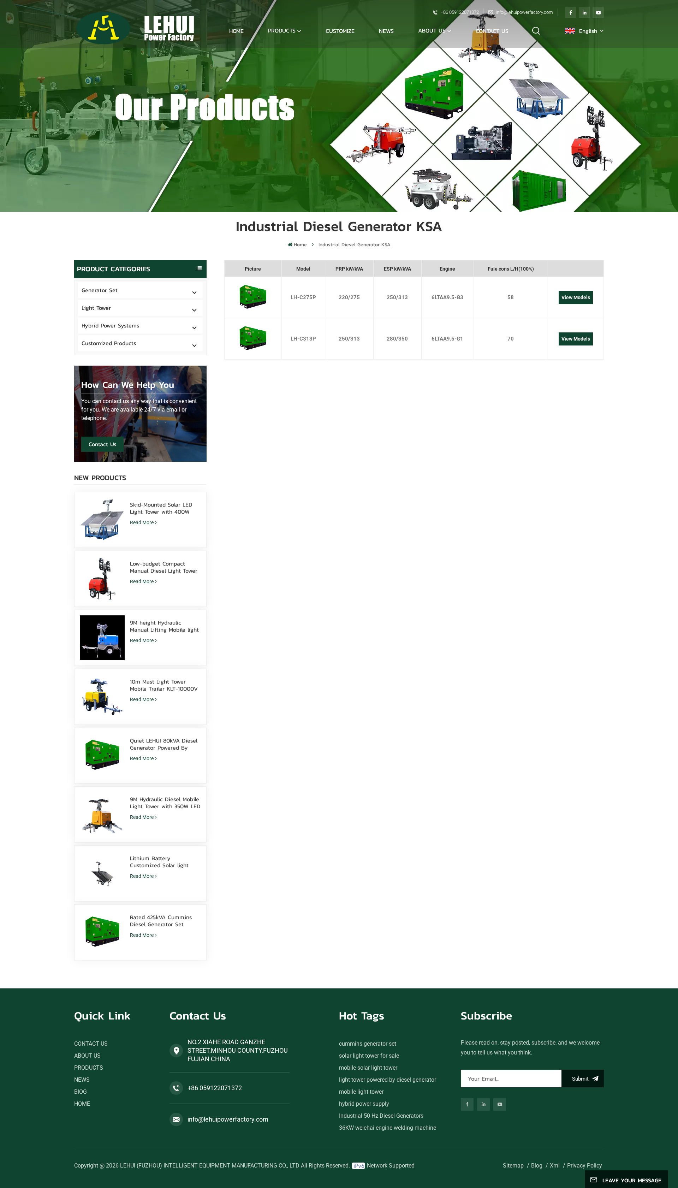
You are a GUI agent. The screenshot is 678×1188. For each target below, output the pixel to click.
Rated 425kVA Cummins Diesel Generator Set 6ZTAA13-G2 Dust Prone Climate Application (161, 921)
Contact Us (102, 444)
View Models (575, 297)
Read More (142, 522)
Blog (536, 1165)
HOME (82, 1103)
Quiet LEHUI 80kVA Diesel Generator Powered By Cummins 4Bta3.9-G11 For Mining (163, 744)
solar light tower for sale (369, 1055)
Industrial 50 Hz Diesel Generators (381, 1115)
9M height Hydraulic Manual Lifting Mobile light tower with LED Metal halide (164, 626)
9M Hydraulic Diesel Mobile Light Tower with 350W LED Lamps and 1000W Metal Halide (165, 803)
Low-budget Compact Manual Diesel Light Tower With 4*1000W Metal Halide (165, 567)
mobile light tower (361, 1091)
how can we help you (127, 384)
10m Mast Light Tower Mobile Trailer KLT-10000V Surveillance (164, 685)
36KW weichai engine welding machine (387, 1127)
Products (282, 30)
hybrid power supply (364, 1103)
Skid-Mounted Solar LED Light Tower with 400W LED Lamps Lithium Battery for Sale (165, 508)
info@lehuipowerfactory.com (524, 12)
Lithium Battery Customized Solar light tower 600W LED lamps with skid (160, 862)
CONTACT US (492, 30)
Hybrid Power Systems (110, 325)
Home (236, 30)
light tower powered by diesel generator (387, 1079)
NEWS (386, 30)
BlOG (80, 1091)
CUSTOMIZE (340, 30)
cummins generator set (367, 1043)
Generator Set (100, 290)
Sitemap (513, 1165)
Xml (555, 1165)
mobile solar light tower (368, 1067)
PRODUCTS (88, 1067)
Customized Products (109, 343)
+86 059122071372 (460, 12)
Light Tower (96, 307)
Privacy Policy (584, 1165)
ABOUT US (432, 30)
